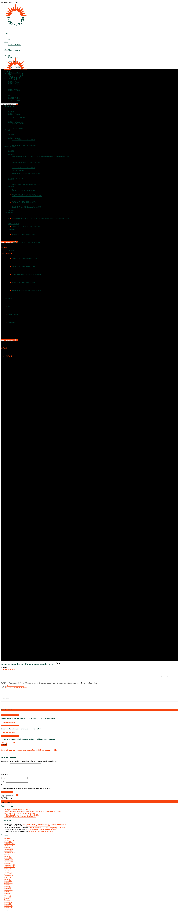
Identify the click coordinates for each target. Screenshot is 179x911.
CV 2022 (11, 154)
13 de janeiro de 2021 (9, 732)
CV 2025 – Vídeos (14, 98)
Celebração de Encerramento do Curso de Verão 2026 (21, 815)
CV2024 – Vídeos (14, 122)
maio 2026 (7, 838)
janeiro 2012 (8, 897)
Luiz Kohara (8, 687)
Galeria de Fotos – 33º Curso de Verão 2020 (26, 173)
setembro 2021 (9, 867)
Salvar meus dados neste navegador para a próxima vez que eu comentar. (27, 788)
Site (2, 785)
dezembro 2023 (9, 853)
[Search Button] (17, 340)
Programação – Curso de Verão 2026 (38, 826)
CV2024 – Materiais (14, 114)
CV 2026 (7, 50)
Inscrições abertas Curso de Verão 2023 (41, 831)
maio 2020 (7, 879)
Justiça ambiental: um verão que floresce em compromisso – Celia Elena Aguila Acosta (32, 811)
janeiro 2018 (8, 884)
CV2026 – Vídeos (14, 50)
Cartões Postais (13, 314)
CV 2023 (7, 95)
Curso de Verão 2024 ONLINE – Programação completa (47, 828)
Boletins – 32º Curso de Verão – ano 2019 (26, 185)
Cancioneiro (12, 322)
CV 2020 (11, 151)
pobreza (15, 687)
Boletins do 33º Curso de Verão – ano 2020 (26, 162)
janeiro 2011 (8, 899)
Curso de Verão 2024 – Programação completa (41, 829)
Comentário (5, 775)
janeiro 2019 (8, 883)
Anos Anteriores (9, 146)
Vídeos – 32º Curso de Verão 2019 (23, 282)
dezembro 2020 (9, 876)
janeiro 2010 (8, 900)
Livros (10, 306)
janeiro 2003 (8, 907)
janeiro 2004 (8, 906)
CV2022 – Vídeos (17, 129)
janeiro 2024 (8, 851)
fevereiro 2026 (9, 840)
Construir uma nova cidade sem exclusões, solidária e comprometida (28, 739)
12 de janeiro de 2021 (8, 669)
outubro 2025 (8, 845)
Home (6, 33)
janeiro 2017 (8, 886)
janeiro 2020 (8, 881)
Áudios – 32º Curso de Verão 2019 (23, 266)
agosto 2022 (8, 861)
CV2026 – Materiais (14, 45)
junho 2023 (8, 854)
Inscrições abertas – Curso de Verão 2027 (18, 810)
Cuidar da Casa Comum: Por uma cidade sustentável (21, 729)
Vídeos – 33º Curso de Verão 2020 (23, 234)
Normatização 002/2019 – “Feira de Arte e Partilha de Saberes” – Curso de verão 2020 (40, 157)
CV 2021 (11, 186)
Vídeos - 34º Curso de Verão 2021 (15, 686)
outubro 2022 (8, 860)
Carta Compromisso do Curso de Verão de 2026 (20, 817)
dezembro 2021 (9, 865)
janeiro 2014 (8, 892)
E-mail (3, 781)
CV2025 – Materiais (14, 90)
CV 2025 (7, 56)
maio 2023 (7, 856)
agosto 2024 (8, 849)
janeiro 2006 (8, 902)
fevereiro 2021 (9, 872)
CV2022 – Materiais (18, 162)
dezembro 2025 (9, 844)
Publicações (8, 213)
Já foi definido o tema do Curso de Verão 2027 (19, 813)
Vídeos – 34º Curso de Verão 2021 (23, 140)
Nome (3, 778)
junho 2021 (8, 869)
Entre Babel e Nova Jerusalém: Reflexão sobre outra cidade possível (28, 718)
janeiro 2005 (8, 904)
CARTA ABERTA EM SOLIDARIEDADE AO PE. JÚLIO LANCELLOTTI (44, 824)
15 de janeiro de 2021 (9, 722)
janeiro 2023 (8, 858)
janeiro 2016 (8, 888)
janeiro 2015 (8, 890)
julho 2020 (7, 877)
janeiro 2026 (8, 842)
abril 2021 (7, 870)
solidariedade (22, 687)
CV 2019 (11, 179)
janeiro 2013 (8, 893)
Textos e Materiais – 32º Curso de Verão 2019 (27, 274)
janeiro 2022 (8, 863)
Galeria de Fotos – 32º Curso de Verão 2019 (26, 207)
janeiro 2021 (8, 874)
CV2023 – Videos (14, 138)
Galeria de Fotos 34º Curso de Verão (24, 145)
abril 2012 (7, 895)
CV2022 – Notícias (18, 170)
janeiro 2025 (8, 847)
